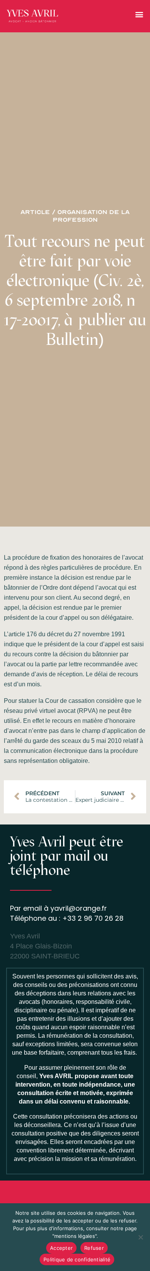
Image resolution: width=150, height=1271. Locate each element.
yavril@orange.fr (78, 908)
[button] (139, 14)
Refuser (94, 1248)
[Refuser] (140, 1237)
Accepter (61, 1248)
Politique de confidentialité (76, 1259)
